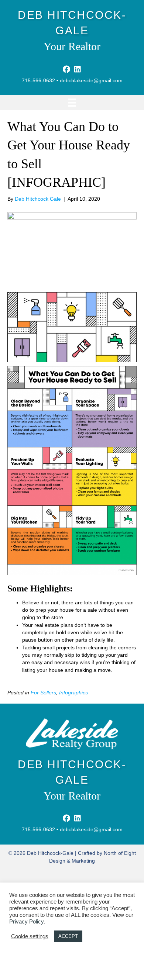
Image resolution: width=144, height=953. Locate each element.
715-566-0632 (38, 80)
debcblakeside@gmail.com (91, 80)
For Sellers (43, 692)
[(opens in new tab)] (72, 733)
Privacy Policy (26, 922)
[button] (66, 69)
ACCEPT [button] (68, 936)
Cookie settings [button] (29, 936)
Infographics (73, 692)
